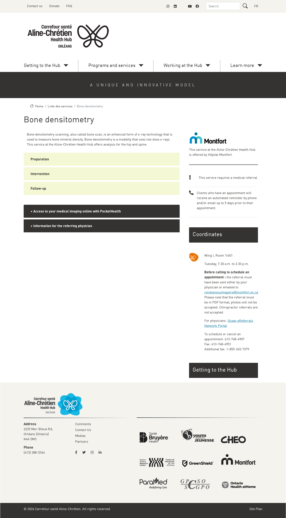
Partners (81, 441)
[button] (224, 369)
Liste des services (60, 106)
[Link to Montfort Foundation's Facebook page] (197, 6)
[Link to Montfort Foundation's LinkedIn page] (175, 6)
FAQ (69, 6)
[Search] (245, 6)
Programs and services (111, 65)
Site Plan (255, 509)
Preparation (40, 159)
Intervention (40, 173)
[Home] (69, 36)
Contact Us (83, 430)
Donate (54, 6)
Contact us (35, 6)
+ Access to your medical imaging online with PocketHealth (76, 211)
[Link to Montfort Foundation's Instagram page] (168, 6)
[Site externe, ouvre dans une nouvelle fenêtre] (77, 452)
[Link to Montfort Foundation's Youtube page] (190, 6)
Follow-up (38, 188)
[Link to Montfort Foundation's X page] (182, 6)
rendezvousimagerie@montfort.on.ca (231, 292)
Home (39, 106)
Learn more (242, 65)
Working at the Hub (183, 65)
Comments (83, 424)
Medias (80, 436)
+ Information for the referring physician (61, 225)
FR (256, 6)
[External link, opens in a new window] (154, 437)
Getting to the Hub (42, 65)
